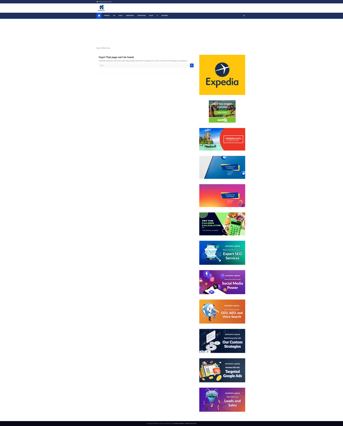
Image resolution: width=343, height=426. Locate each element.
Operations (141, 15)
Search (192, 65)
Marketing (130, 15)
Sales (151, 15)
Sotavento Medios (179, 423)
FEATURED (164, 15)
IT (157, 15)
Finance (107, 15)
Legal (121, 15)
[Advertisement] (171, 32)
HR (114, 15)
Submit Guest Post (190, 423)
